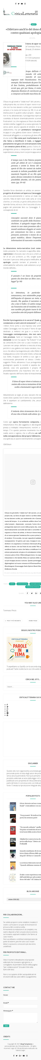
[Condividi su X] (32, 593)
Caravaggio (22, 584)
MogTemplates (26, 1044)
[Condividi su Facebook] (27, 593)
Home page (33, 620)
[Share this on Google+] (36, 593)
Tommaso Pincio (33, 587)
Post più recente (14, 620)
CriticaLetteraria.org (26, 573)
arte (34, 24)
